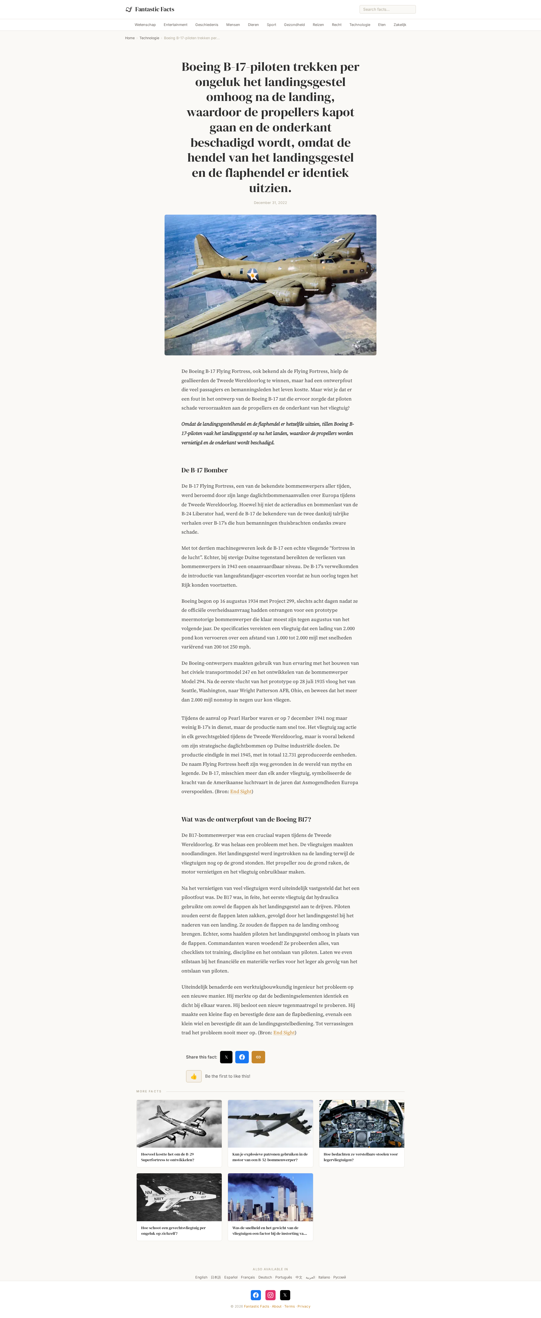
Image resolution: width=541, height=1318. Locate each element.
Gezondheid (294, 25)
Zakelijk (400, 25)
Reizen (318, 25)
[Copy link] (258, 1057)
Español (231, 1277)
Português (283, 1277)
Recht (337, 25)
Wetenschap (145, 25)
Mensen (233, 25)
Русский (339, 1277)
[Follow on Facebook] (256, 1295)
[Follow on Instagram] (270, 1295)
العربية (310, 1277)
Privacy (304, 1306)
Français (248, 1277)
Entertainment (175, 25)
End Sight (241, 791)
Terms (289, 1306)
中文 (299, 1277)
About (276, 1306)
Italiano (324, 1277)
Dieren (253, 25)
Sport (271, 25)
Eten (382, 25)
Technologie (359, 25)
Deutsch (265, 1277)
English (201, 1277)
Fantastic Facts (256, 1306)
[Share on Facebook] (242, 1057)
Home (130, 38)
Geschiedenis (206, 25)
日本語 (216, 1277)
